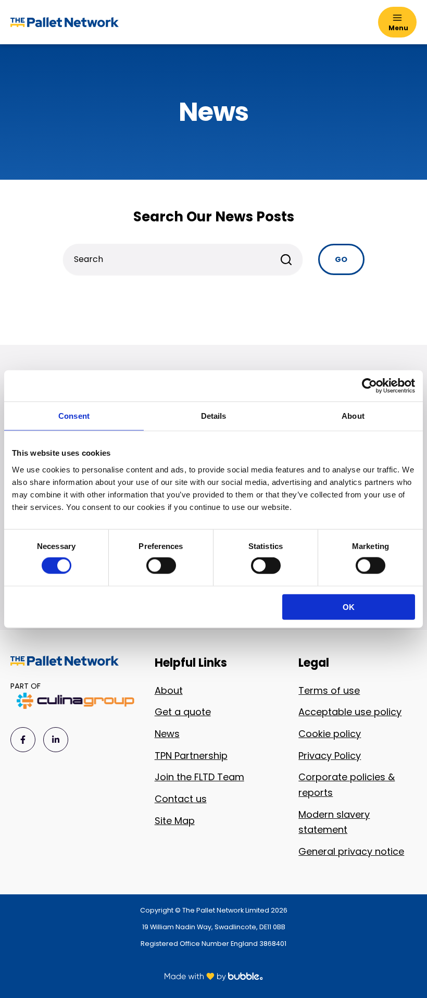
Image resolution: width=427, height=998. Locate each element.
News (167, 733)
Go (341, 259)
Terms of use (329, 690)
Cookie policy (329, 733)
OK (349, 606)
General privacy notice (351, 851)
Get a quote (183, 711)
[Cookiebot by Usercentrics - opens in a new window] (369, 386)
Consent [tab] (74, 415)
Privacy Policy (329, 755)
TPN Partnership (191, 755)
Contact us (181, 798)
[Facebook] (22, 739)
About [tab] (353, 415)
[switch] (161, 565)
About (169, 690)
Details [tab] (214, 415)
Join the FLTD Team (199, 776)
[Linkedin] (55, 739)
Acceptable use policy (349, 711)
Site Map (175, 820)
